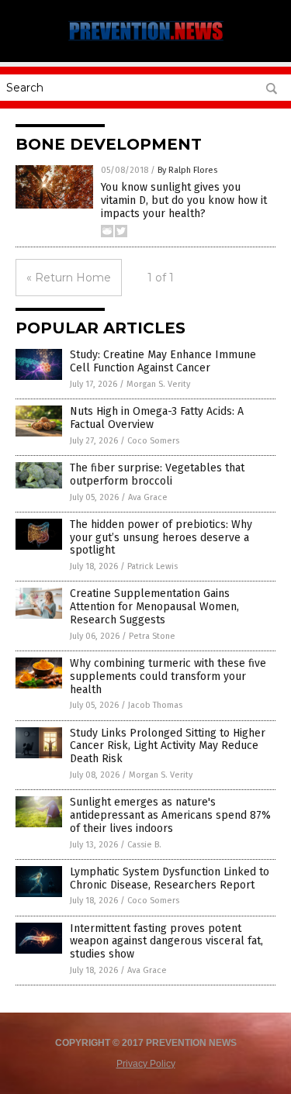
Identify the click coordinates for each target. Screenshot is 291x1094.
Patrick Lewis (152, 566)
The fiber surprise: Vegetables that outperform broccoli (157, 474)
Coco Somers (153, 441)
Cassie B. (144, 845)
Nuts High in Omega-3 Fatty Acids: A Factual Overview (157, 418)
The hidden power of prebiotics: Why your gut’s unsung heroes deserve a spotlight (161, 537)
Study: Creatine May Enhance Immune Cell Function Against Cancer (163, 361)
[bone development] (145, 40)
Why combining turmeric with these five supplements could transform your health (168, 676)
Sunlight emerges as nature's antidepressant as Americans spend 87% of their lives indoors (170, 815)
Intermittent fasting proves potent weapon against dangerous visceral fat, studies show (166, 941)
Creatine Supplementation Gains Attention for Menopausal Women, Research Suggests (154, 606)
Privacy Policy (145, 1063)
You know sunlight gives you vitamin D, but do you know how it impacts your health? (184, 200)
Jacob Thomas (155, 705)
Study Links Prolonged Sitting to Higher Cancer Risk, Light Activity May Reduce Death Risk (167, 746)
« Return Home (68, 278)
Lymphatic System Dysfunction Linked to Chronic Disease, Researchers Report (169, 878)
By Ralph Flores (187, 170)
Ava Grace (148, 497)
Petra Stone (152, 636)
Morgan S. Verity (158, 384)
